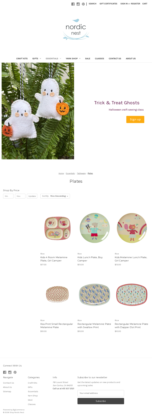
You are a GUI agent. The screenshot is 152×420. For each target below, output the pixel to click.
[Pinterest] (83, 4)
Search (92, 3)
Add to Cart (131, 233)
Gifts (35, 58)
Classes (99, 58)
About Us (131, 58)
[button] (135, 119)
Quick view (57, 225)
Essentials (52, 58)
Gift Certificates (108, 3)
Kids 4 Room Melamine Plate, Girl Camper (53, 259)
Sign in (124, 3)
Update (32, 196)
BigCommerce (18, 410)
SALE (87, 58)
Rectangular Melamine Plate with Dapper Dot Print (131, 326)
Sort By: (45, 196)
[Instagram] (78, 4)
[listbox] (60, 196)
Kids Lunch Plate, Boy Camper (90, 259)
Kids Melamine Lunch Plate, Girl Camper (131, 259)
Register (135, 3)
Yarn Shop (72, 58)
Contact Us (115, 58)
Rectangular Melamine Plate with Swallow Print (94, 326)
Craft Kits (22, 58)
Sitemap (7, 391)
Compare (56, 231)
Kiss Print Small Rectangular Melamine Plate (56, 326)
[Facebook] (73, 4)
